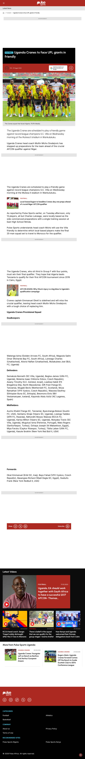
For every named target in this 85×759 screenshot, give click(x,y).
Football (8, 13)
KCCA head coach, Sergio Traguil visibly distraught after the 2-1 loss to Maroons (14, 634)
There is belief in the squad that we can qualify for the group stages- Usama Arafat (41, 634)
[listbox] (42, 625)
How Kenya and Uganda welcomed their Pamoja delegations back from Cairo (68, 634)
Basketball (7, 720)
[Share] (71, 68)
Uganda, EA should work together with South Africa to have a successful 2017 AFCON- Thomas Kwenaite (53, 593)
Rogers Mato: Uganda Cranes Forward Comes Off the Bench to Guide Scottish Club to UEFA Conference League (67, 660)
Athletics (49, 715)
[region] (42, 625)
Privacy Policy (51, 729)
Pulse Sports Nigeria (11, 742)
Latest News (7, 8)
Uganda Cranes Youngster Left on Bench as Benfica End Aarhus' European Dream (29, 657)
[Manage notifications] (80, 755)
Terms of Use (8, 733)
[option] (15, 625)
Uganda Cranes (24, 650)
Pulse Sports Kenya (53, 742)
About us (6, 729)
